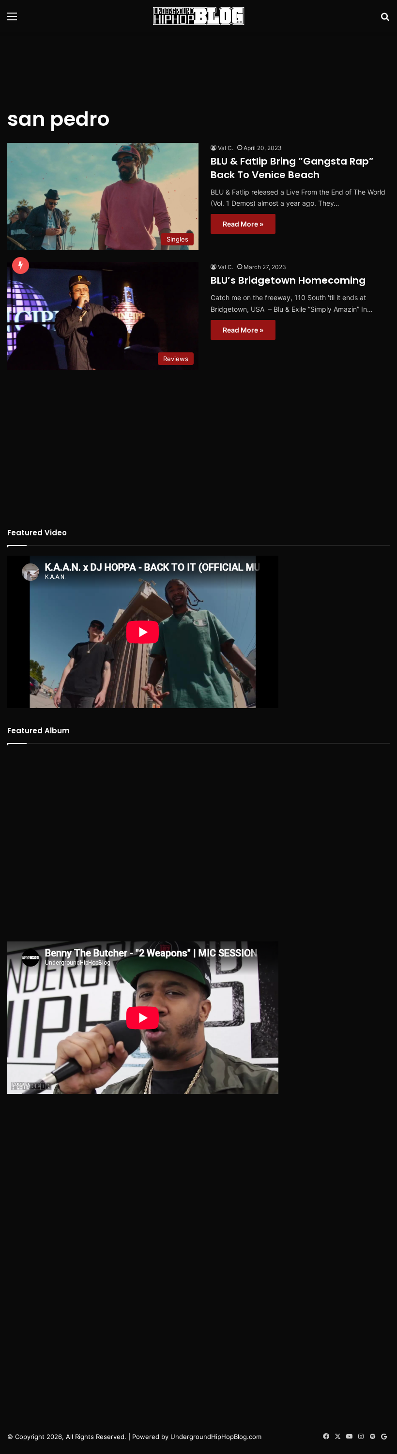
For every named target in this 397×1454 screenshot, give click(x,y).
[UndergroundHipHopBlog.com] (198, 16)
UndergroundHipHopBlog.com (215, 1436)
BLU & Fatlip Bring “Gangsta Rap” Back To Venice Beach (292, 168)
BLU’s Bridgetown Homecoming (288, 280)
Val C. (225, 147)
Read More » (243, 224)
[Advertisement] (198, 63)
